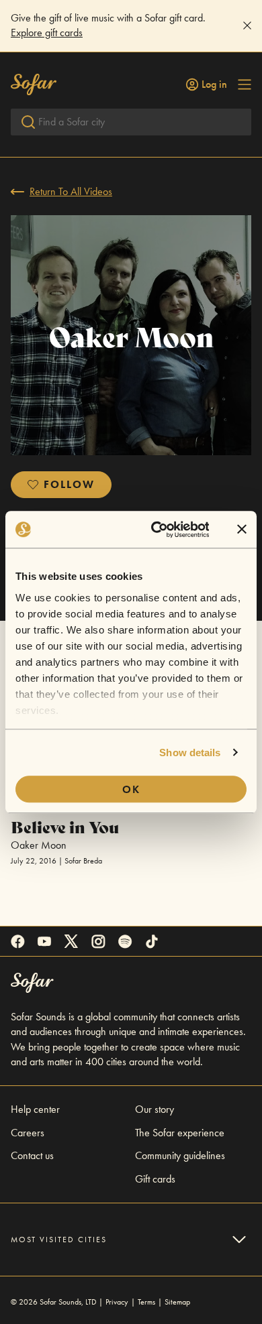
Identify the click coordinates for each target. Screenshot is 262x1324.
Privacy (116, 1302)
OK (131, 789)
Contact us (32, 1155)
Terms (146, 1302)
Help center (35, 1109)
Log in (214, 84)
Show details (189, 752)
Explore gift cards (47, 32)
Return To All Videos (71, 191)
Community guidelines (180, 1155)
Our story (154, 1109)
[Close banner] (242, 529)
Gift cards (155, 1179)
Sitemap (177, 1302)
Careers (27, 1133)
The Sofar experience (179, 1133)
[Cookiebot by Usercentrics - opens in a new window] (156, 529)
